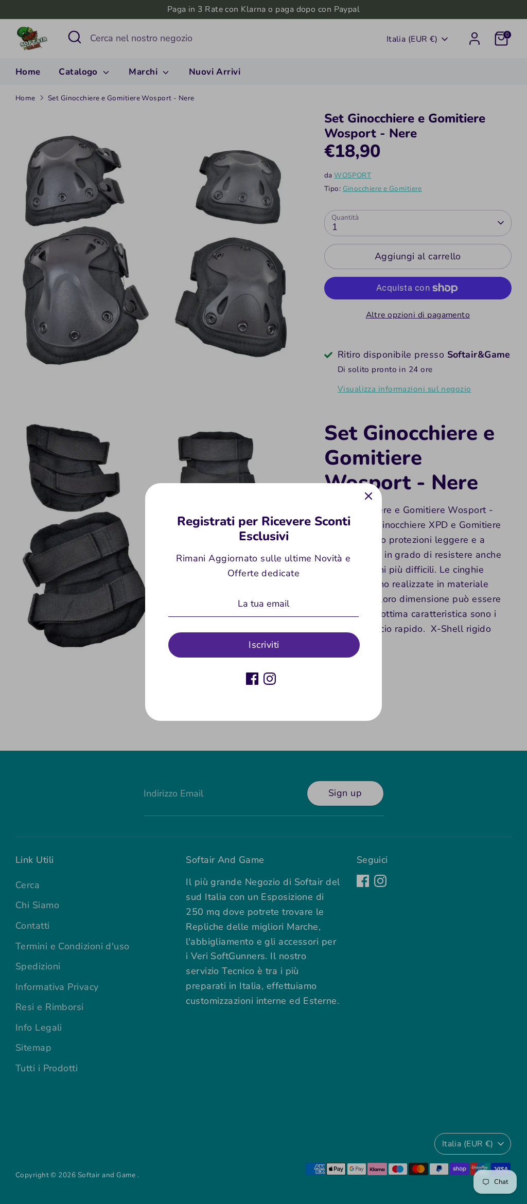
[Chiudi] (368, 496)
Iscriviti (264, 645)
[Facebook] (252, 678)
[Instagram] (270, 678)
